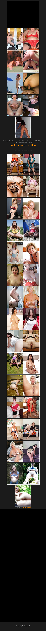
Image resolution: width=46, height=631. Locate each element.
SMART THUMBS (27, 507)
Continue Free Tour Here (23, 145)
